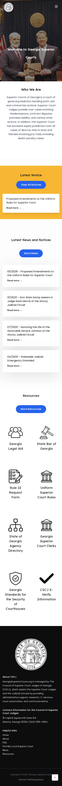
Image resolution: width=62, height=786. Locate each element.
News (5, 750)
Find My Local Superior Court (18, 746)
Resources (8, 754)
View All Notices (31, 185)
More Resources (31, 409)
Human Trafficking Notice (31, 779)
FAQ (5, 742)
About (6, 738)
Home (6, 735)
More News (31, 253)
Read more (13, 207)
